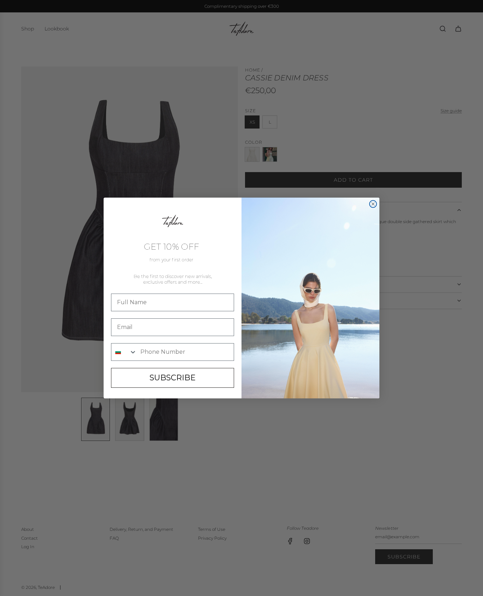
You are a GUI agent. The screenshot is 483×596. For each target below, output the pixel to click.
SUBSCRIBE (173, 377)
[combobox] (124, 352)
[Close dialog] (373, 204)
